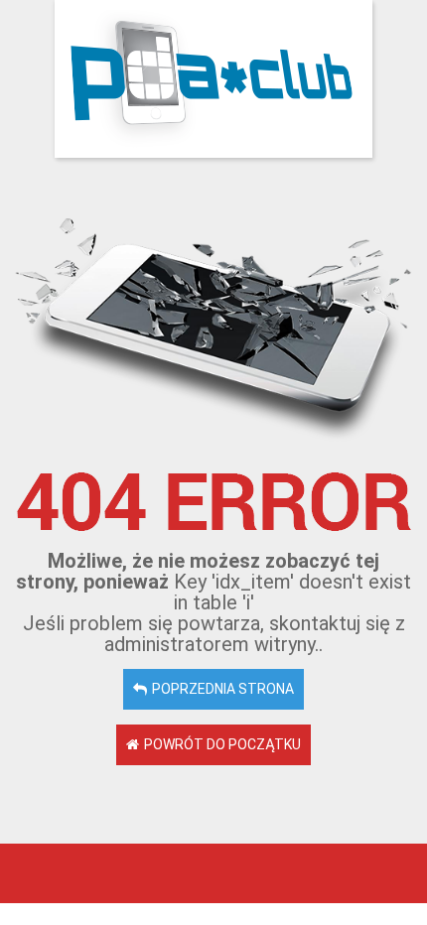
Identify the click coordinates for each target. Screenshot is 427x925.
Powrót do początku (222, 744)
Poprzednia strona (223, 689)
